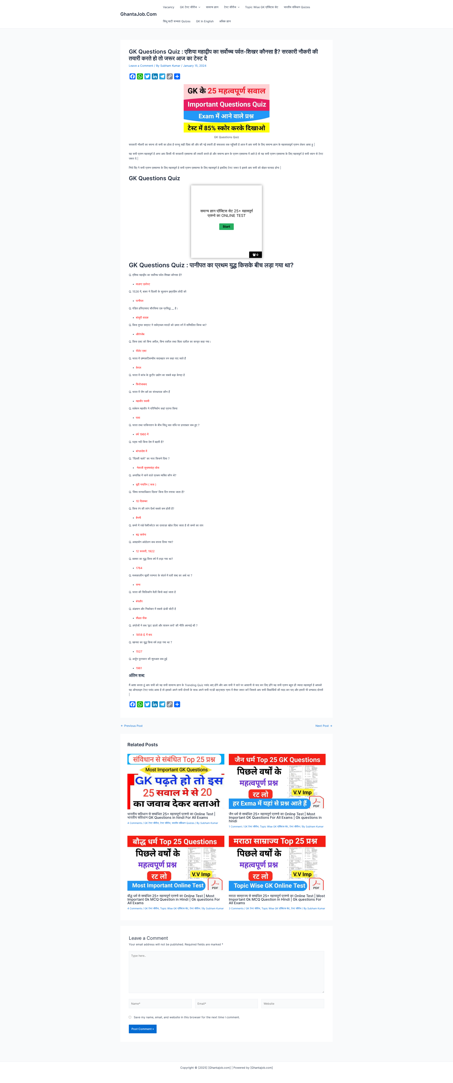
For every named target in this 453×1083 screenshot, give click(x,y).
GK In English (205, 21)
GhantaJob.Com (138, 14)
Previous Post (132, 725)
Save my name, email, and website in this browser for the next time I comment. (187, 1017)
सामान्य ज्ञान (212, 7)
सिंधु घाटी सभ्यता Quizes (176, 21)
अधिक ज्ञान (225, 21)
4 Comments (134, 822)
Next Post (324, 725)
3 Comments (236, 908)
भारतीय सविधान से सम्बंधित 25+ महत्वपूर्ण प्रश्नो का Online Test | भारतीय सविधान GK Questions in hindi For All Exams (171, 816)
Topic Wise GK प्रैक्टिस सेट (261, 7)
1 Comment (235, 826)
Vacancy (168, 7)
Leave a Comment (141, 65)
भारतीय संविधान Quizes (297, 7)
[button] (198, 7)
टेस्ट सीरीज (230, 7)
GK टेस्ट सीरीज (188, 7)
